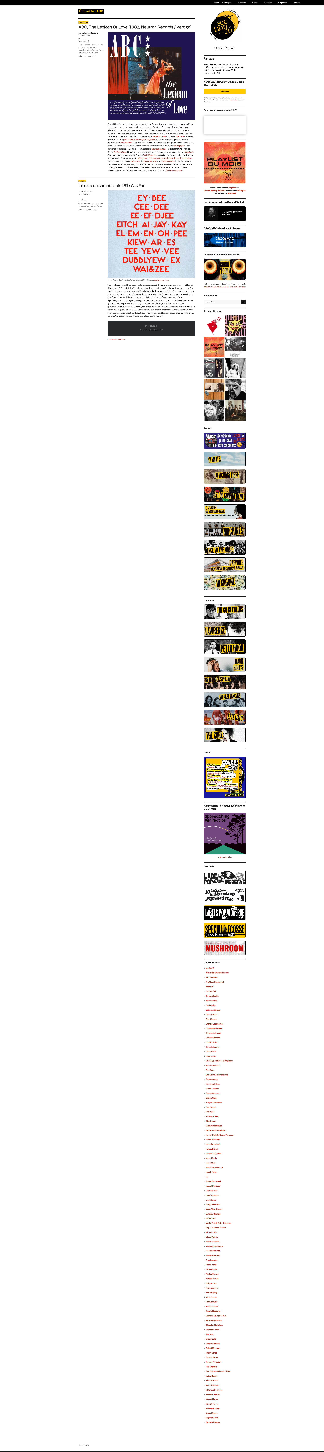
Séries (254, 3)
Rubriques (242, 3)
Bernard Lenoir (158, 149)
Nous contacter (234, 100)
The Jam (152, 158)
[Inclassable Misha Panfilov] (235, 368)
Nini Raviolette (168, 161)
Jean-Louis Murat (130, 139)
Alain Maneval (149, 155)
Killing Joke (143, 158)
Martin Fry (94, 53)
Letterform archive (161, 280)
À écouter (268, 3)
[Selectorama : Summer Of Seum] (235, 325)
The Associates (185, 158)
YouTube (221, 191)
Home (216, 3)
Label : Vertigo (92, 50)
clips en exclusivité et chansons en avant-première (224, 287)
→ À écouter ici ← (224, 857)
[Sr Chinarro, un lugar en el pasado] (235, 389)
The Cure (180, 136)
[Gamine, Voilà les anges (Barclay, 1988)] (214, 368)
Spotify (214, 191)
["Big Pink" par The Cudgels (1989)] (235, 347)
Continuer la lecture (174, 171)
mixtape (82, 181)
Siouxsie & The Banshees (167, 158)
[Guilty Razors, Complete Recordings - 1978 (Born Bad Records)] (214, 410)
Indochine (135, 161)
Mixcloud (232, 193)
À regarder (282, 3)
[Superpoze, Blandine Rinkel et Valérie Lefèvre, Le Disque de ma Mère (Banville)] (214, 389)
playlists (232, 188)
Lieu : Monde (97, 206)
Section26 (85, 1446)
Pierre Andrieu (159, 136)
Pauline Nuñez (87, 192)
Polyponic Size (149, 161)
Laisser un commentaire (87, 56)
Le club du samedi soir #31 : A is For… (113, 185)
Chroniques (226, 3)
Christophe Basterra (89, 33)
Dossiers (296, 3)
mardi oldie (83, 22)
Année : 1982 (90, 45)
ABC (81, 45)
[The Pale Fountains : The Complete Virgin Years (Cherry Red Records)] (235, 410)
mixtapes (241, 191)
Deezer (207, 191)
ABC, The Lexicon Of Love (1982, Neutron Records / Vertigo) (134, 27)
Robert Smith (126, 143)
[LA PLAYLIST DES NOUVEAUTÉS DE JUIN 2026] (214, 347)
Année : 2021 (90, 203)
